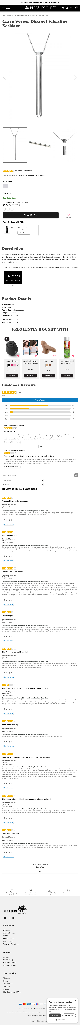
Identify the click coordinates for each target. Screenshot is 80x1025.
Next (40, 871)
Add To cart (32, 215)
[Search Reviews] (76, 475)
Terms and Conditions (10, 944)
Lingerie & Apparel (20, 15)
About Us (6, 930)
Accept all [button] (55, 1015)
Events (5, 936)
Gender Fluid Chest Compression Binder (30, 362)
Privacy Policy (8, 941)
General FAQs (8, 938)
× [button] (75, 1000)
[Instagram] (13, 918)
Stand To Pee (48, 361)
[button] (75, 77)
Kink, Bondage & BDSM (12, 992)
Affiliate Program (9, 933)
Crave (15, 286)
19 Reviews (18, 170)
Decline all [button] (69, 1015)
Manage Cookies (9, 965)
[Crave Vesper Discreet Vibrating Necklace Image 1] (40, 77)
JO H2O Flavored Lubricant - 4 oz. (67, 362)
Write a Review (28, 170)
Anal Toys (6, 989)
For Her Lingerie (32, 15)
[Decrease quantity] (4, 209)
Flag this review (8, 524)
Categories (10, 15)
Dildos (5, 981)
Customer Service (9, 962)
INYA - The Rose (12, 361)
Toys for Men (7, 984)
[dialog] (62, 1010)
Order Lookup (8, 960)
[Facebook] (9, 918)
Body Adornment (43, 15)
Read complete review (11, 442)
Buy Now (12, 375)
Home (3, 15)
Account (6, 957)
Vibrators (6, 978)
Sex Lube (6, 986)
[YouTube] (5, 918)
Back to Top (40, 867)
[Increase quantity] (12, 209)
